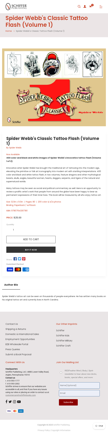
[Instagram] (14, 401)
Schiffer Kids (62, 335)
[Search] (79, 6)
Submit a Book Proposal (18, 354)
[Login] (84, 6)
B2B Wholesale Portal (16, 344)
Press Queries (12, 349)
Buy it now (31, 249)
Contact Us (11, 324)
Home (8, 30)
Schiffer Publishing (61, 425)
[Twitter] (10, 401)
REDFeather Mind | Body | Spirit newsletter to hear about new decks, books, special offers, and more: (81, 373)
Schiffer (60, 330)
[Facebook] (6, 401)
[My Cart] (90, 6)
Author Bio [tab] (11, 284)
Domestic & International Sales (22, 334)
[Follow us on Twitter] (19, 259)
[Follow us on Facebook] (15, 259)
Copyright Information (60, 430)
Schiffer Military (64, 341)
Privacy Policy (44, 430)
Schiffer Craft (63, 346)
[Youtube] (19, 401)
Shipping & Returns (15, 329)
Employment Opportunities (20, 339)
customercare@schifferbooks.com (20, 395)
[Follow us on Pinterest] (24, 259)
